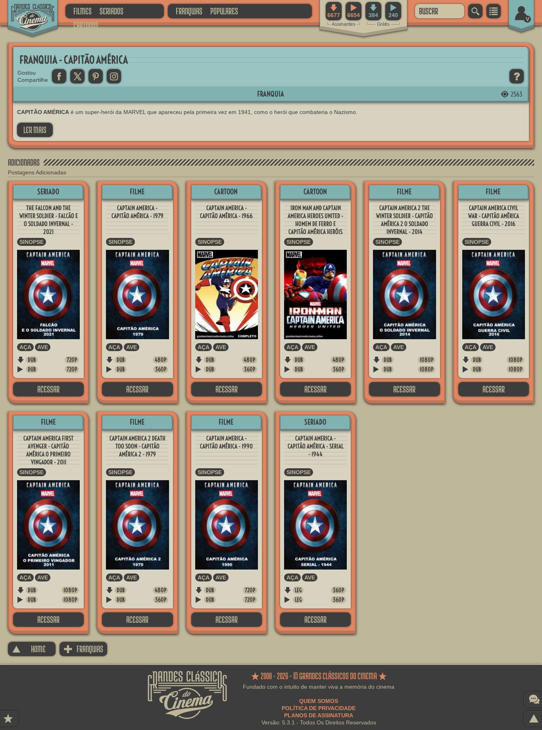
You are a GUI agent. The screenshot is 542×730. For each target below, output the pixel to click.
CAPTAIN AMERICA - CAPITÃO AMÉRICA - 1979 (137, 212)
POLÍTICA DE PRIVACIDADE (319, 708)
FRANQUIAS (189, 11)
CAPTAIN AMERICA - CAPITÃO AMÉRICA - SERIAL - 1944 (316, 446)
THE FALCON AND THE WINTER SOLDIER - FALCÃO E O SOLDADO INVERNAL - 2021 (48, 220)
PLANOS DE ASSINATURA (318, 715)
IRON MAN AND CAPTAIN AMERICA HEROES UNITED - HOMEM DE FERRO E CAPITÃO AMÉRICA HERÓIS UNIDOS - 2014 (315, 223)
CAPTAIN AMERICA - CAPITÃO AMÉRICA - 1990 (226, 442)
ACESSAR (48, 389)
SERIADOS (111, 11)
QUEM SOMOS (318, 701)
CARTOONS (85, 25)
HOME (29, 649)
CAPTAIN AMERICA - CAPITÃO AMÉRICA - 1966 (226, 212)
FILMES (82, 11)
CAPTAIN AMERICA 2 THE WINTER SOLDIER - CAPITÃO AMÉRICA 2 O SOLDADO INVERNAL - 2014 (404, 220)
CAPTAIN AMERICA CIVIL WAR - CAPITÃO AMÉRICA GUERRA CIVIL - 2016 (493, 216)
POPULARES (224, 11)
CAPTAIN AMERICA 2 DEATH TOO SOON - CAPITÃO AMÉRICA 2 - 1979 (137, 446)
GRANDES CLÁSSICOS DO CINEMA (25, 10)
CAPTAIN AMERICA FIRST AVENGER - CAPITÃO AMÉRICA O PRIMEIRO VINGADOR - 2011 (48, 450)
